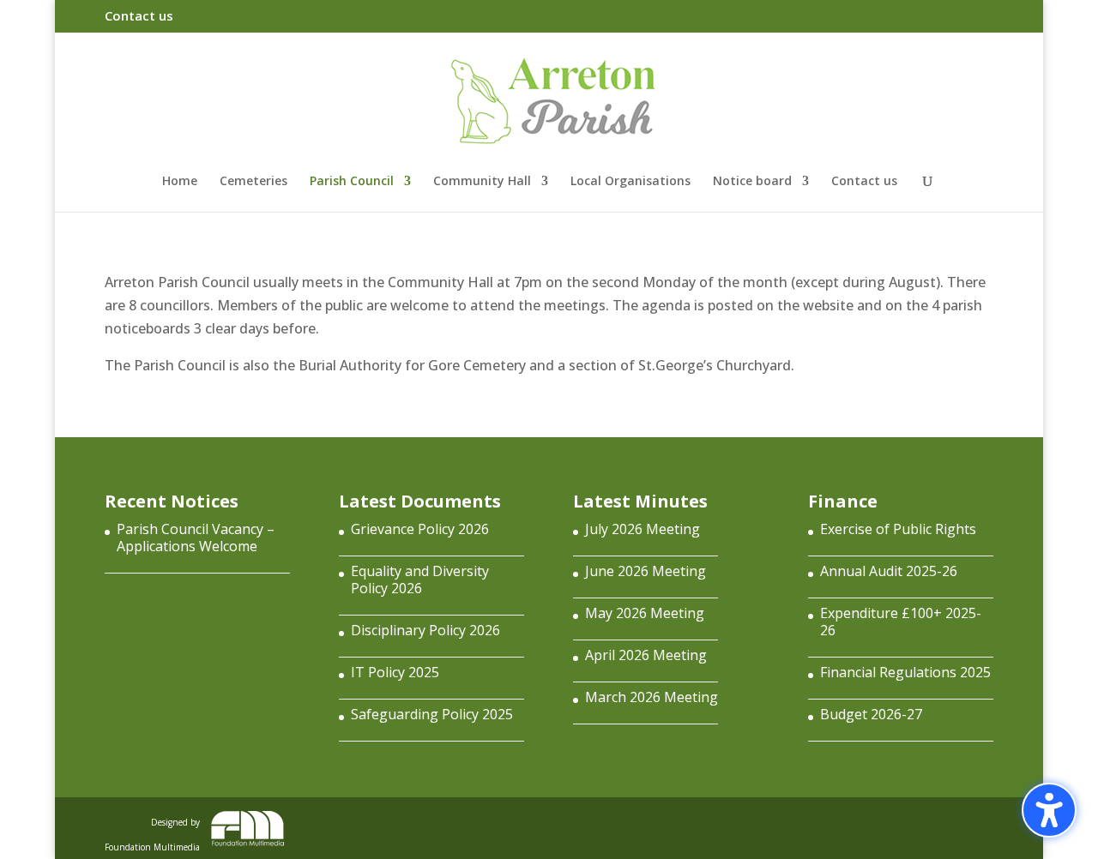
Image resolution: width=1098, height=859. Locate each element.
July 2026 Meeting (642, 529)
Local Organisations (630, 182)
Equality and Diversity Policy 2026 (420, 580)
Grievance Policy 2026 (420, 529)
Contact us (139, 16)
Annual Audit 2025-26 (888, 571)
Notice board (752, 182)
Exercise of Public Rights (898, 529)
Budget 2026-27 (871, 714)
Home (179, 182)
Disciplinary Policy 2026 (425, 630)
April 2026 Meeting (646, 655)
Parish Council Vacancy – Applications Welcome (195, 538)
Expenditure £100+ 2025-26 (900, 622)
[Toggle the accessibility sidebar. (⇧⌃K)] (1049, 810)
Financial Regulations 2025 (905, 672)
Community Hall (482, 182)
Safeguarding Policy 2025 (432, 714)
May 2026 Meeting (644, 613)
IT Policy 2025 (395, 672)
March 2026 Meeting (651, 697)
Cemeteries (253, 182)
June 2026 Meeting (645, 571)
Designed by (152, 831)
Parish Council (352, 182)
